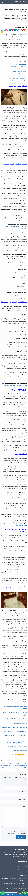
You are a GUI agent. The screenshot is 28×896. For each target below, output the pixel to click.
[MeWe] (15, 30)
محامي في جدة (19, 153)
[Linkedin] (10, 30)
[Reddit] (7, 30)
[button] (3, 893)
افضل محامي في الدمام (22, 867)
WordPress (9, 894)
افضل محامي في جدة (9, 448)
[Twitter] (5, 30)
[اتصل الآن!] (25, 893)
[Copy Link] (2, 32)
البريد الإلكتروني (22, 792)
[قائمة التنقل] (2, 2)
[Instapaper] (20, 30)
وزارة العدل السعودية (11, 127)
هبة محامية (21, 21)
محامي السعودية (19, 9)
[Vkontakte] (17, 30)
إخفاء (19, 61)
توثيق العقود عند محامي (22, 34)
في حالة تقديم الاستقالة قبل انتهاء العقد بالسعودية (15, 731)
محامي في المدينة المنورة (22, 864)
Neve (20, 894)
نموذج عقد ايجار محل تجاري (20, 723)
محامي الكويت (21, 873)
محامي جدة (25, 9)
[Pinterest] (12, 30)
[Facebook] (2, 30)
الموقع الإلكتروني (22, 799)
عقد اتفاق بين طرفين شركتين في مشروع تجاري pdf (16, 742)
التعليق (24, 806)
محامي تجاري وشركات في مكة (20, 750)
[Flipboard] (22, 30)
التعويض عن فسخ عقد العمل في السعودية (17, 746)
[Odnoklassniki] (25, 30)
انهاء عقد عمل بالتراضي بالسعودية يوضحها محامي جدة (14, 727)
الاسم (24, 784)
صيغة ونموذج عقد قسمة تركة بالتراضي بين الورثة (16, 719)
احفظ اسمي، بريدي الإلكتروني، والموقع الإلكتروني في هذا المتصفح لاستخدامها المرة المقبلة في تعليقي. (14, 832)
